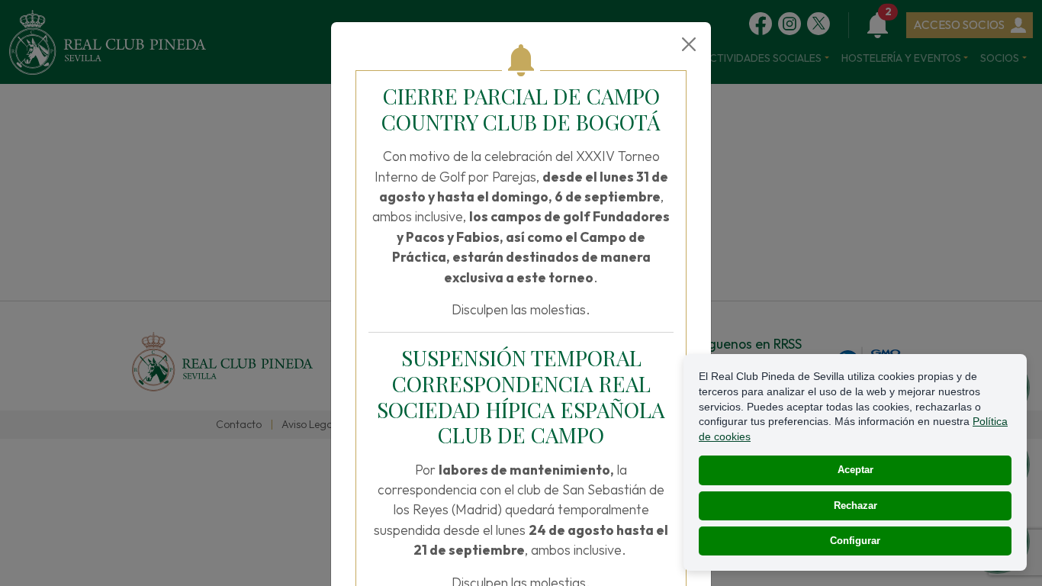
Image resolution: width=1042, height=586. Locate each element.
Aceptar (855, 469)
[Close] (689, 44)
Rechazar (855, 505)
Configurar (855, 540)
